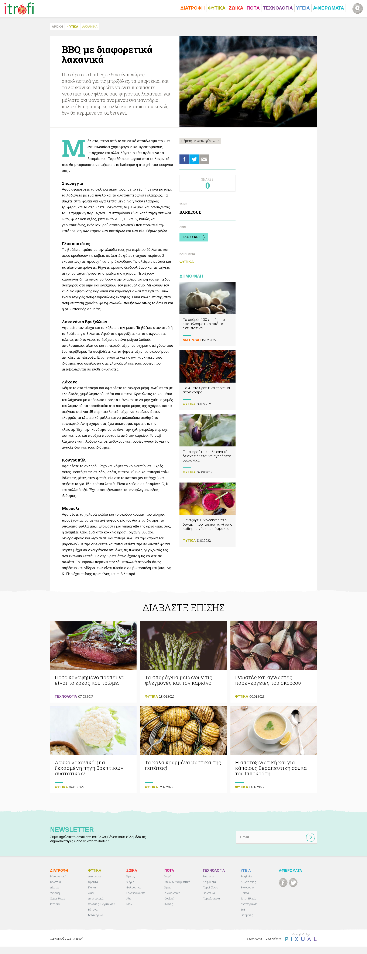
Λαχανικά (94, 876)
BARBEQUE (190, 212)
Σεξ (243, 909)
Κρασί (168, 887)
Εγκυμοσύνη (248, 887)
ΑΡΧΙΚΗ (57, 26)
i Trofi (19, 8)
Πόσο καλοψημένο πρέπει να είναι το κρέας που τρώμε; (93, 662)
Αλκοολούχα (172, 893)
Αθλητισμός (248, 882)
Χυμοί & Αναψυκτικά (177, 882)
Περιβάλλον (210, 887)
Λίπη (129, 898)
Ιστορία (55, 904)
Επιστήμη (209, 876)
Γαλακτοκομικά (135, 893)
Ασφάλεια (209, 882)
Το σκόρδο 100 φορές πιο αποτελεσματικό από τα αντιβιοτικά (207, 314)
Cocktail (169, 898)
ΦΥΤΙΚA (72, 26)
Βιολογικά (209, 893)
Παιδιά (245, 893)
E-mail (204, 159)
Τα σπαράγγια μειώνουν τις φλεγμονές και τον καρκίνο (183, 662)
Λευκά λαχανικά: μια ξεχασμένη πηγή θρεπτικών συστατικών (93, 749)
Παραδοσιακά (211, 898)
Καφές (168, 904)
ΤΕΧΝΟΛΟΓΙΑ (66, 696)
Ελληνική (56, 882)
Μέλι (129, 904)
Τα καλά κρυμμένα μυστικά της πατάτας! (183, 749)
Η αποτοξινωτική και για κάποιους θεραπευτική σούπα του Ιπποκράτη (273, 749)
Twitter (194, 159)
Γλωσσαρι (191, 237)
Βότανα (92, 909)
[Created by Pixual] (301, 937)
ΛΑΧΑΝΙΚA (89, 26)
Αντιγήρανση (249, 904)
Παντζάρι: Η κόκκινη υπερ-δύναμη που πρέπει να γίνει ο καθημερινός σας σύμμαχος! (207, 514)
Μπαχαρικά (95, 915)
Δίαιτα (54, 887)
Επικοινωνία (254, 938)
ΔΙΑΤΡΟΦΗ (192, 340)
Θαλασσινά (133, 887)
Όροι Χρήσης (273, 938)
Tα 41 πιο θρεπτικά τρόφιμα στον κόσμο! (207, 380)
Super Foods (57, 898)
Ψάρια (130, 882)
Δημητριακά (95, 898)
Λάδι (91, 893)
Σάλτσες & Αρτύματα (101, 904)
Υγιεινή (55, 893)
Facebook (184, 159)
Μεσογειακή (58, 876)
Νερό (167, 876)
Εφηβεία (246, 876)
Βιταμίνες (247, 915)
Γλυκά (92, 887)
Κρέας (130, 876)
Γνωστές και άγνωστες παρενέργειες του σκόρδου (273, 662)
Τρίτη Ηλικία (248, 898)
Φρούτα (93, 882)
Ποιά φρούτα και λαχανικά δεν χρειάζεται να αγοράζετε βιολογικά (207, 446)
